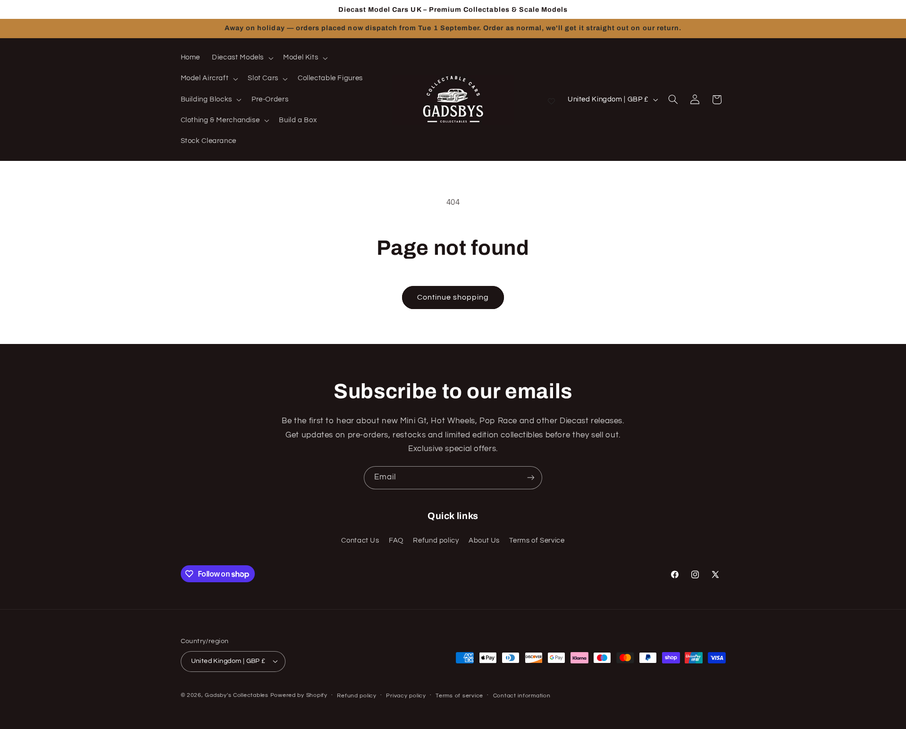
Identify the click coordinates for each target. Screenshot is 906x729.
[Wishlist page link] (551, 99)
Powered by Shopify (298, 695)
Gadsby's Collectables (236, 695)
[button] (241, 58)
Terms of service (459, 695)
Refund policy (436, 540)
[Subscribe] (531, 477)
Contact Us (360, 540)
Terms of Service (536, 540)
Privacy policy (406, 695)
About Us (484, 540)
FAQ (396, 540)
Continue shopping (453, 297)
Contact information (522, 695)
